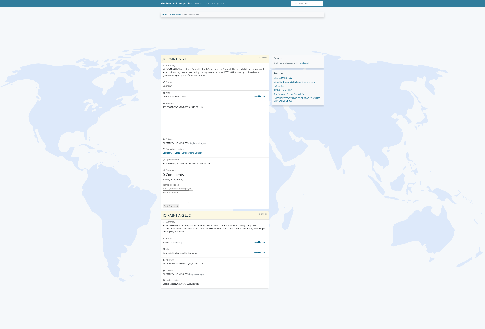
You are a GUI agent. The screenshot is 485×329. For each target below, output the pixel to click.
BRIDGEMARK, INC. (283, 78)
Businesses (175, 14)
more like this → (260, 96)
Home (164, 14)
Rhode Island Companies (176, 3)
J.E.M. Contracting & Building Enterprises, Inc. (295, 82)
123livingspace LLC (283, 90)
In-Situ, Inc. (279, 86)
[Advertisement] (236, 37)
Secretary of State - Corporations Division (182, 152)
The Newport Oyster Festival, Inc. (289, 94)
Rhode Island (302, 63)
